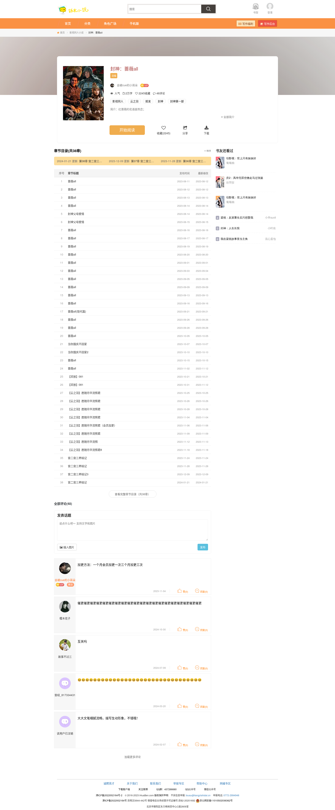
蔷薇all (72, 181)
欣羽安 (230, 182)
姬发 (148, 101)
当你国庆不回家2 (78, 352)
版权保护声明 (161, 795)
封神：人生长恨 (230, 228)
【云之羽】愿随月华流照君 (84, 393)
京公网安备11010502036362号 (216, 800)
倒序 (208, 150)
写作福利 (247, 24)
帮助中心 (202, 783)
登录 (270, 12)
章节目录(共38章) (67, 150)
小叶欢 (272, 228)
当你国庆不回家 (77, 344)
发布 (202, 547)
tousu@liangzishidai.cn (198, 795)
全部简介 (228, 117)
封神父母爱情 (76, 214)
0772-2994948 (231, 795)
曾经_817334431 (64, 695)
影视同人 (117, 101)
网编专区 (225, 783)
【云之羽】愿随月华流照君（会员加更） (92, 425)
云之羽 (134, 101)
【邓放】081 (75, 376)
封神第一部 (177, 101)
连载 (114, 75)
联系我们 (155, 783)
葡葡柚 (230, 163)
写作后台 (269, 24)
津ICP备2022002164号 (114, 800)
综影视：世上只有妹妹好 (241, 158)
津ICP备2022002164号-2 (109, 795)
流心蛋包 (270, 239)
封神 (160, 101)
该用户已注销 (65, 733)
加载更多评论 (132, 757)
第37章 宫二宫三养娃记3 (146, 161)
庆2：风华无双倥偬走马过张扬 (244, 178)
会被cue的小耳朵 (127, 85)
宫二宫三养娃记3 (78, 474)
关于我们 (132, 783)
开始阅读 (127, 130)
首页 (62, 32)
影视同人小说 (77, 32)
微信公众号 (210, 789)
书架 (255, 12)
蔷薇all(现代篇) (77, 311)
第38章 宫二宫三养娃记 (93, 161)
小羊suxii (270, 217)
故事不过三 (65, 657)
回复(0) (204, 591)
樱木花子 (65, 618)
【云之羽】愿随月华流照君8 (85, 450)
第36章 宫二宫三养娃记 (197, 161)
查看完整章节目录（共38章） (132, 494)
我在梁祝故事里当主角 (234, 239)
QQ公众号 (190, 789)
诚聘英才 (109, 783)
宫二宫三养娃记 (77, 458)
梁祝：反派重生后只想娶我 (237, 217)
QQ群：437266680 (166, 789)
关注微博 (143, 789)
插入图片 (68, 547)
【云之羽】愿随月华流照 (83, 441)
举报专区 (178, 783)
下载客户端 (124, 789)
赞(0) (185, 591)
